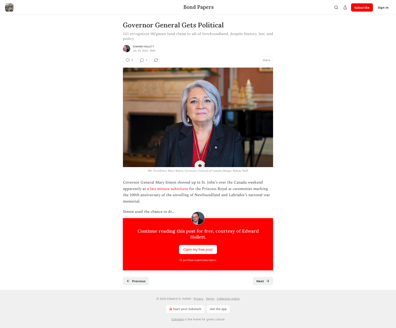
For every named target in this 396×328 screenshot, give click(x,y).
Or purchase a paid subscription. (198, 260)
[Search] (336, 7)
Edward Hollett (143, 46)
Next (260, 281)
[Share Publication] (345, 7)
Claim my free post (198, 249)
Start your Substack (187, 309)
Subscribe (362, 7)
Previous (138, 281)
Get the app (218, 309)
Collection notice (228, 299)
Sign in (383, 7)
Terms (210, 299)
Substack (177, 319)
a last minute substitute (167, 189)
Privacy (198, 299)
